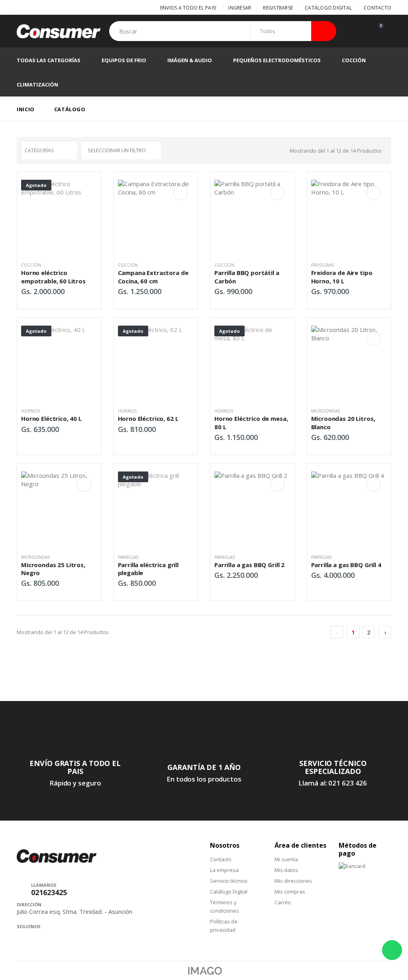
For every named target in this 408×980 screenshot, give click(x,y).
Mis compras (290, 891)
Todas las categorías (48, 60)
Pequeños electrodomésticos (277, 60)
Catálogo (70, 109)
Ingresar (239, 7)
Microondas (325, 411)
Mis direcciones (293, 880)
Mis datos (286, 870)
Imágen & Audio (189, 60)
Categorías (39, 150)
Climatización (37, 84)
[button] (382, 31)
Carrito (283, 902)
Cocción (354, 60)
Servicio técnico (228, 880)
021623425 (49, 892)
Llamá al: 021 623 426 (332, 783)
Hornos (30, 411)
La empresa (224, 870)
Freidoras (322, 265)
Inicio (26, 109)
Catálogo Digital (328, 7)
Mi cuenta (286, 859)
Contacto (377, 7)
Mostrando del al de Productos (336, 150)
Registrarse (278, 7)
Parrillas (128, 557)
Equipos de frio (124, 60)
